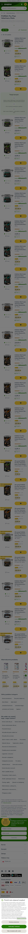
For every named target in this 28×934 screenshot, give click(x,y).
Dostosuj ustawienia (14, 922)
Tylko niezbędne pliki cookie (14, 931)
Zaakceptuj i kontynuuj (14, 926)
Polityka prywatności (21, 918)
